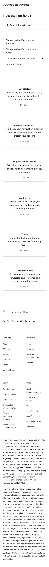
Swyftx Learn (8, 389)
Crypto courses (9, 394)
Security (6, 354)
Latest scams (32, 411)
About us (6, 344)
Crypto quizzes (9, 399)
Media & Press (9, 370)
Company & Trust (33, 421)
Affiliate (6, 349)
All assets (30, 362)
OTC (28, 406)
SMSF (29, 416)
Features (30, 349)
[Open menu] (43, 5)
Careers (6, 359)
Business (30, 427)
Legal (5, 365)
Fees (28, 344)
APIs (28, 432)
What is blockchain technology (8, 416)
